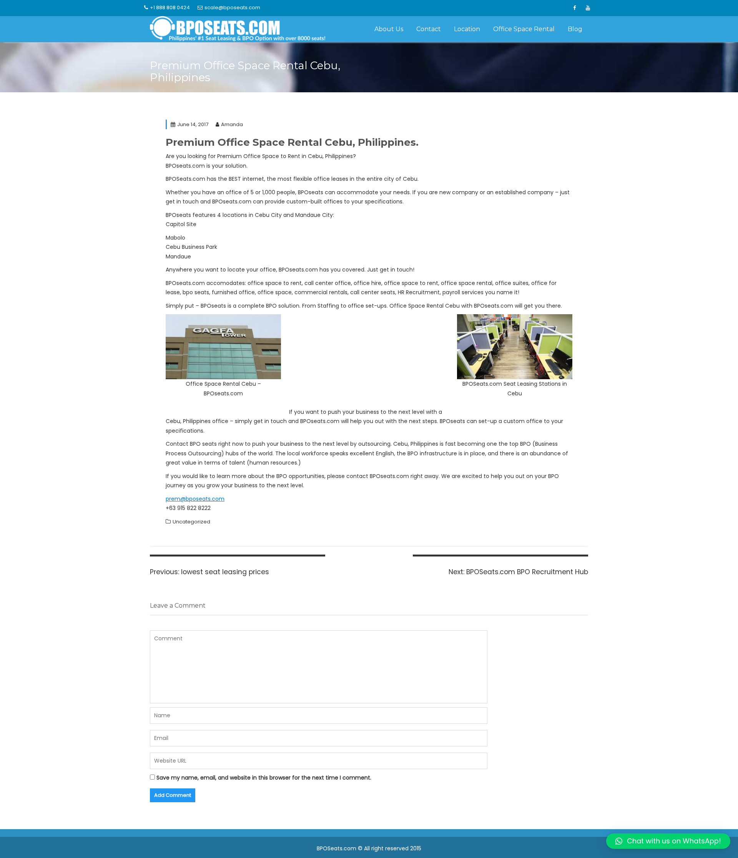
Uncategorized (191, 521)
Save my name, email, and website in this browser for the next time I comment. (263, 777)
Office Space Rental (524, 29)
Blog (575, 29)
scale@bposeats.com (232, 7)
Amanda (232, 124)
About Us (388, 29)
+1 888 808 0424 (170, 7)
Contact (428, 29)
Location (467, 29)
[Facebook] (574, 8)
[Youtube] (588, 8)
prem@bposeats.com (195, 499)
